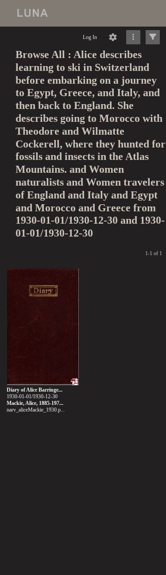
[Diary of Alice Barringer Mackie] (42, 327)
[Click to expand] (153, 37)
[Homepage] (83, 13)
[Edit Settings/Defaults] (113, 37)
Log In (90, 37)
